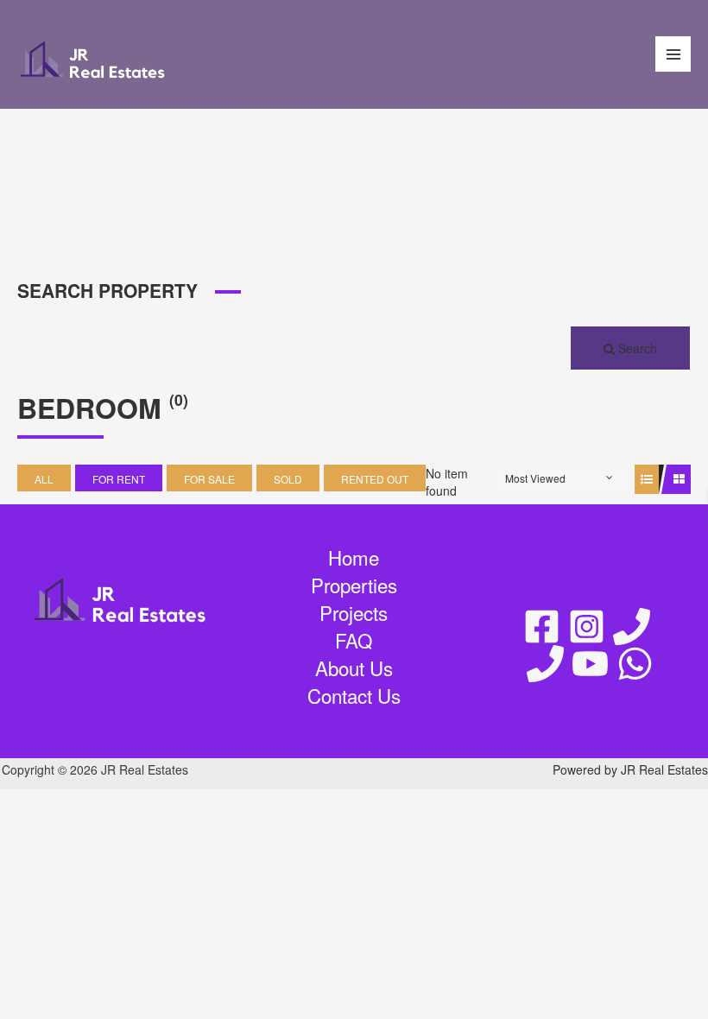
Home (353, 557)
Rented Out (374, 479)
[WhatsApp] (635, 663)
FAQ (353, 640)
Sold (288, 479)
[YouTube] (590, 663)
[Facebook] (541, 626)
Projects (353, 612)
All (44, 479)
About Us (354, 668)
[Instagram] (586, 626)
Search (636, 348)
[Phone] (631, 626)
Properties (354, 585)
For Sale (209, 479)
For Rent (118, 479)
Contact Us (354, 695)
